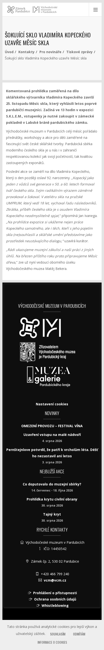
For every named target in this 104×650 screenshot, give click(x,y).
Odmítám (79, 633)
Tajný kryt (52, 514)
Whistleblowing (55, 605)
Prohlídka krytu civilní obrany (52, 499)
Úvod (9, 52)
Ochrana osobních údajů (55, 599)
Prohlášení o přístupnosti (55, 593)
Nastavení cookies (52, 404)
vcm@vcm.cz (55, 580)
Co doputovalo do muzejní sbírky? (52, 484)
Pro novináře (50, 52)
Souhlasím (57, 633)
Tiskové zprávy (79, 52)
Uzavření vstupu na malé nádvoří (52, 434)
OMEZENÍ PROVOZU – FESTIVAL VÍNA (52, 426)
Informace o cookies (52, 642)
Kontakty (26, 52)
